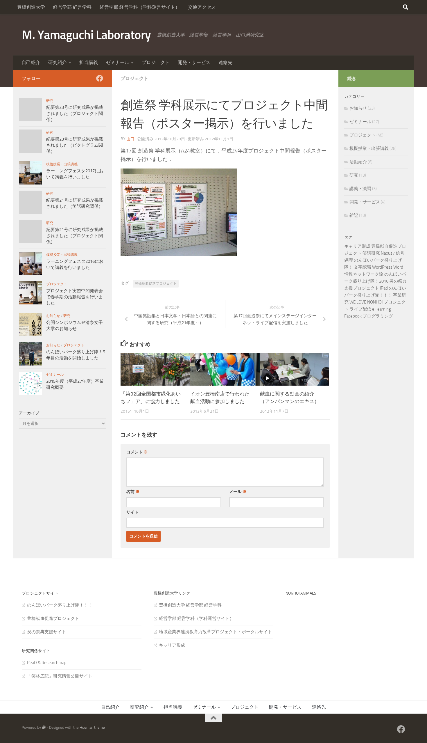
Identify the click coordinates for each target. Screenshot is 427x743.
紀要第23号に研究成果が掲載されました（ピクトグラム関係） (74, 145)
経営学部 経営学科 (72, 7)
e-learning (381, 309)
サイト (132, 512)
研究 (49, 101)
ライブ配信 (360, 309)
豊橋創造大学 (31, 7)
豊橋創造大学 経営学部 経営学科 (190, 605)
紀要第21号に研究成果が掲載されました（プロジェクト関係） (74, 235)
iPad (384, 288)
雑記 (353, 215)
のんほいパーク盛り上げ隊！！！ (59, 605)
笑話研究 (371, 253)
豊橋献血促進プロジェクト (156, 283)
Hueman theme (92, 727)
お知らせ (53, 316)
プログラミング (378, 316)
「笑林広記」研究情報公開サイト (59, 676)
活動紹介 (358, 161)
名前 (132, 491)
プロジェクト (156, 62)
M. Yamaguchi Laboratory (86, 35)
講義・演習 (360, 188)
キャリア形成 (357, 246)
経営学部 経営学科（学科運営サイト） (140, 7)
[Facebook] (99, 78)
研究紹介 (57, 62)
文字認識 (362, 267)
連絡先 (225, 62)
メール (237, 491)
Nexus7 (388, 253)
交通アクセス (202, 7)
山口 (130, 138)
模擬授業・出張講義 (62, 164)
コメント (137, 452)
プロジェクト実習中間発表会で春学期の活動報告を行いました (74, 297)
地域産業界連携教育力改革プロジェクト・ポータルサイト (215, 631)
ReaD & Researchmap (47, 662)
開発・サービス (194, 62)
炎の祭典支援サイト (46, 631)
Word (398, 267)
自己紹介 (30, 62)
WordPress (382, 267)
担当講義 (88, 62)
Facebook (353, 316)
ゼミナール (117, 62)
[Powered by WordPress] (44, 727)
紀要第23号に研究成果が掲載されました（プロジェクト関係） (74, 113)
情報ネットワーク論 (363, 274)
